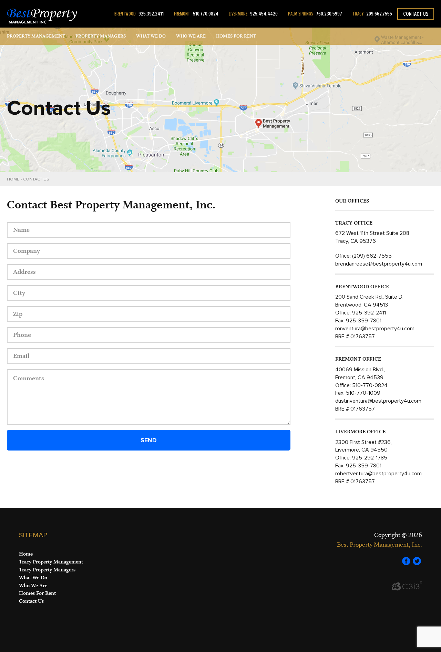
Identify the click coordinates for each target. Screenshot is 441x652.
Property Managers (100, 36)
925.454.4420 (253, 14)
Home (13, 179)
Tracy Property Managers (47, 570)
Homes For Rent (37, 593)
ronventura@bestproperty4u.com (374, 328)
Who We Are (191, 36)
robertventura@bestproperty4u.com (378, 473)
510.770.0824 (196, 14)
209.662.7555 (372, 14)
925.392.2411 (139, 14)
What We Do (151, 36)
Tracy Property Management (51, 562)
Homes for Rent (236, 36)
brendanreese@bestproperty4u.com (378, 263)
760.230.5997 (315, 14)
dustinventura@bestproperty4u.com (378, 400)
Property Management (36, 36)
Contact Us (415, 14)
